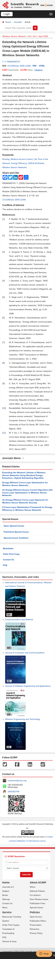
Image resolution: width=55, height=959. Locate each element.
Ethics (32, 887)
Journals (18, 22)
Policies (35, 912)
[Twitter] (5, 764)
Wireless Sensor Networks (14, 167)
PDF (35, 66)
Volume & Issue (9, 941)
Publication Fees (37, 903)
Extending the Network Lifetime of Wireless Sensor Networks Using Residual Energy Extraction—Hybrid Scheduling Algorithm (23, 475)
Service (7, 912)
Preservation (36, 925)
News (4, 907)
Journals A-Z (8, 887)
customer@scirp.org (17, 780)
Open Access (36, 917)
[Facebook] (17, 764)
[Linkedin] (30, 764)
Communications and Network (19, 619)
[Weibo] (43, 764)
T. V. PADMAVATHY (11, 61)
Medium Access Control (22, 159)
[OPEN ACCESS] (46, 5)
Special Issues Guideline (16, 538)
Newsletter (8, 548)
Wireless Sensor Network (14, 36)
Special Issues (36, 907)
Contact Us (8, 559)
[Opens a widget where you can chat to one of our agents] (44, 954)
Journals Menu (12, 458)
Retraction (34, 929)
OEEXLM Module (36, 163)
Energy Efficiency (19, 163)
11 (4, 433)
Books (5, 895)
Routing (6, 159)
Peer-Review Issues (39, 899)
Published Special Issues (16, 532)
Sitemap (6, 899)
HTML (42, 66)
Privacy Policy (36, 933)
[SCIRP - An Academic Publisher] (20, 5)
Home (8, 22)
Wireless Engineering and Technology (22, 719)
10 (4, 408)
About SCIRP (38, 882)
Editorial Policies (37, 891)
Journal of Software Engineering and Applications (28, 686)
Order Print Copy (11, 554)
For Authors (35, 895)
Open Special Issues (14, 526)
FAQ (5, 565)
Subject (5, 891)
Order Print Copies (11, 925)
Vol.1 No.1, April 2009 (38, 36)
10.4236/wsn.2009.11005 (19, 66)
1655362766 (13, 791)
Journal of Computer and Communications (24, 652)
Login (7, 14)
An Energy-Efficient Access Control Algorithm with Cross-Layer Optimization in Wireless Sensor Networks (27, 492)
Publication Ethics (38, 921)
